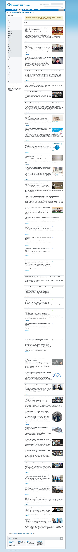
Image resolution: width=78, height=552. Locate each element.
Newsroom (27, 12)
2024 (9, 22)
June (9, 44)
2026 (9, 18)
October (9, 35)
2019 (9, 59)
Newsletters (11, 86)
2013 (9, 72)
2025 (9, 20)
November (10, 33)
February (10, 52)
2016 (9, 66)
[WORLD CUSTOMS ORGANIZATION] (8, 10)
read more (27, 41)
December (10, 31)
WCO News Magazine (12, 83)
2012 (9, 74)
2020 (9, 57)
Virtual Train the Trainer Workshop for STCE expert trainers (36, 226)
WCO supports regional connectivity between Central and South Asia (38, 207)
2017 (9, 64)
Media (23, 12)
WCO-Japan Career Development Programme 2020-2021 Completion (37, 486)
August (9, 39)
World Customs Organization (16, 12)
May (9, 46)
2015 (9, 68)
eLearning (39, 541)
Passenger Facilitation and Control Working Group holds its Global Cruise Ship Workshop (42, 217)
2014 (9, 70)
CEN (28, 541)
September (10, 37)
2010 (9, 79)
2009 (9, 81)
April (9, 48)
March (9, 50)
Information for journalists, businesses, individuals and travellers (14, 89)
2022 (9, 26)
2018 (9, 61)
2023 (9, 24)
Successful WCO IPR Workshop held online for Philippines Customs (38, 497)
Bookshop (20, 541)
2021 (31, 12)
